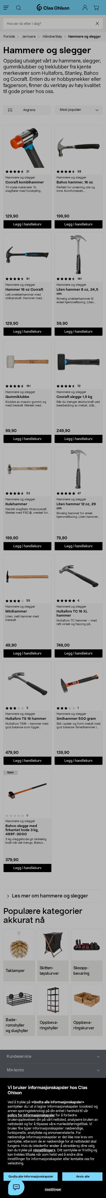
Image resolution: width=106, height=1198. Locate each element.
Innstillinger (53, 1189)
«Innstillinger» (44, 1150)
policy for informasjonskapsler (31, 1115)
